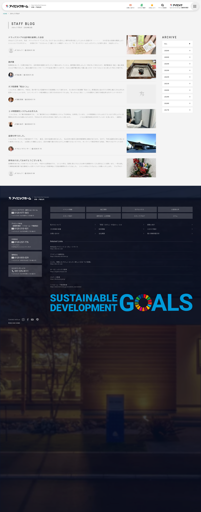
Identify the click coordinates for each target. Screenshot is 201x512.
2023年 (166, 70)
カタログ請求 (152, 229)
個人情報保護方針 (153, 233)
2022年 (166, 77)
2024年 (166, 64)
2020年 (166, 90)
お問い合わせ (54, 233)
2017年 (166, 110)
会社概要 (102, 233)
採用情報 (102, 229)
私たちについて (55, 225)
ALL (165, 44)
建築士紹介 (151, 225)
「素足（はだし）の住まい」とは (110, 225)
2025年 (166, 57)
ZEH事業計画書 (55, 229)
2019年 (166, 97)
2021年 (166, 83)
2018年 (166, 103)
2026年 (166, 50)
